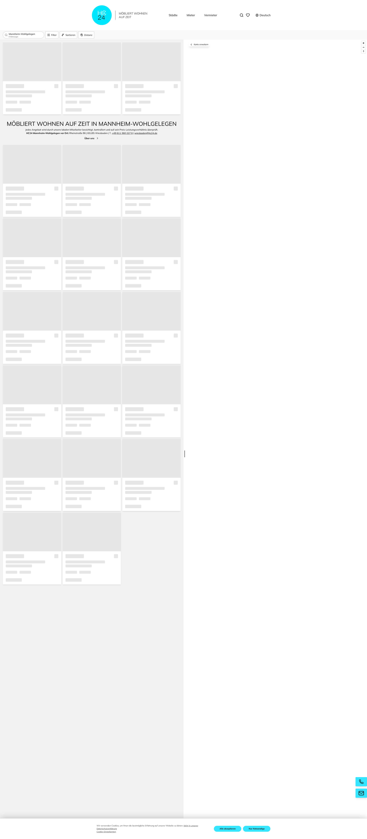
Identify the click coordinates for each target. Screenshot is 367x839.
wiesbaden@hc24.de (145, 133)
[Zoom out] (363, 47)
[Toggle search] (241, 15)
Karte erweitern (201, 44)
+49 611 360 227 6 (122, 133)
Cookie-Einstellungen (106, 831)
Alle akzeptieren (228, 828)
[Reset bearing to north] (363, 51)
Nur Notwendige (257, 828)
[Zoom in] (363, 43)
